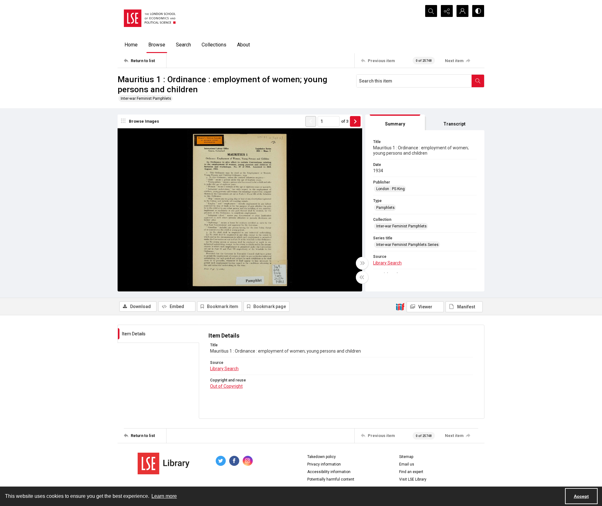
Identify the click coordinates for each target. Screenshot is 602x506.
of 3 (344, 121)
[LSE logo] (150, 18)
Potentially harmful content (330, 479)
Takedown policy (321, 457)
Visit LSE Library (412, 479)
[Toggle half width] (362, 277)
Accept (581, 496)
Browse (156, 45)
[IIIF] (400, 306)
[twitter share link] (221, 461)
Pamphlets (385, 207)
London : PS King (390, 189)
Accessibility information (329, 472)
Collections (214, 45)
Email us (406, 464)
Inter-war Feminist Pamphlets (146, 98)
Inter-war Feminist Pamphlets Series (407, 244)
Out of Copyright (226, 386)
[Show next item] (355, 121)
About (243, 45)
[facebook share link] (234, 461)
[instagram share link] (248, 461)
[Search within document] (478, 81)
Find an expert (411, 472)
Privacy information (324, 464)
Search (183, 45)
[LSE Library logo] (163, 463)
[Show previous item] (310, 121)
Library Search (387, 262)
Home (131, 45)
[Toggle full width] (362, 263)
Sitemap (406, 457)
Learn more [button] (164, 496)
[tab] (395, 122)
